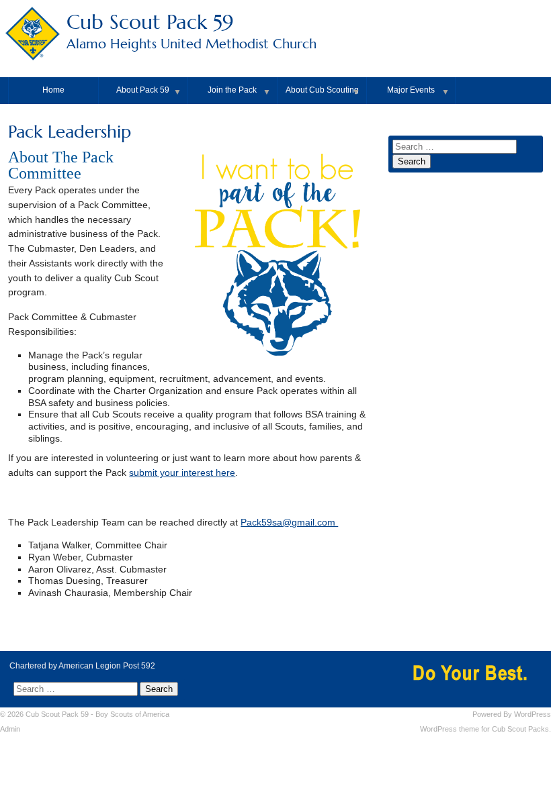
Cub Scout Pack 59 (191, 30)
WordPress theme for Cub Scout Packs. (485, 729)
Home (53, 90)
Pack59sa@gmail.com (289, 522)
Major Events (411, 90)
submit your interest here (182, 473)
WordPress (532, 714)
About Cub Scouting (322, 90)
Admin (10, 729)
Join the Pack (232, 90)
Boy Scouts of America (132, 714)
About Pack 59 (142, 90)
